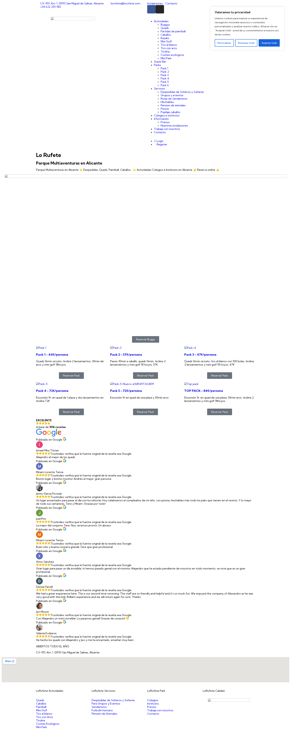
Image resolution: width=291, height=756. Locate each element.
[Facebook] (151, 9)
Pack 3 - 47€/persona (200, 354)
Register (161, 144)
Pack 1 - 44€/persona (52, 354)
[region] (247, 28)
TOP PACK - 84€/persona (203, 391)
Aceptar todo (269, 42)
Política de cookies (201, 752)
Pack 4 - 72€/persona (52, 391)
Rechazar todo (246, 42)
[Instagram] (160, 9)
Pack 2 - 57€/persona (126, 354)
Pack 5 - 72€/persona (126, 391)
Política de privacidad (176, 752)
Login (159, 141)
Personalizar (224, 42)
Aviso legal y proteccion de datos (141, 752)
